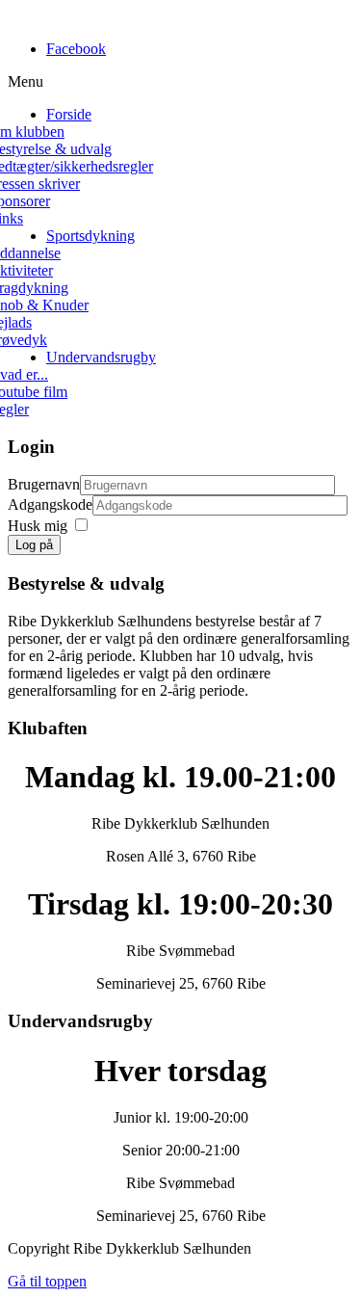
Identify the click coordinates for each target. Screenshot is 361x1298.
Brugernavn (44, 484)
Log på (34, 545)
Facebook (76, 48)
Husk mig (37, 525)
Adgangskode (50, 504)
